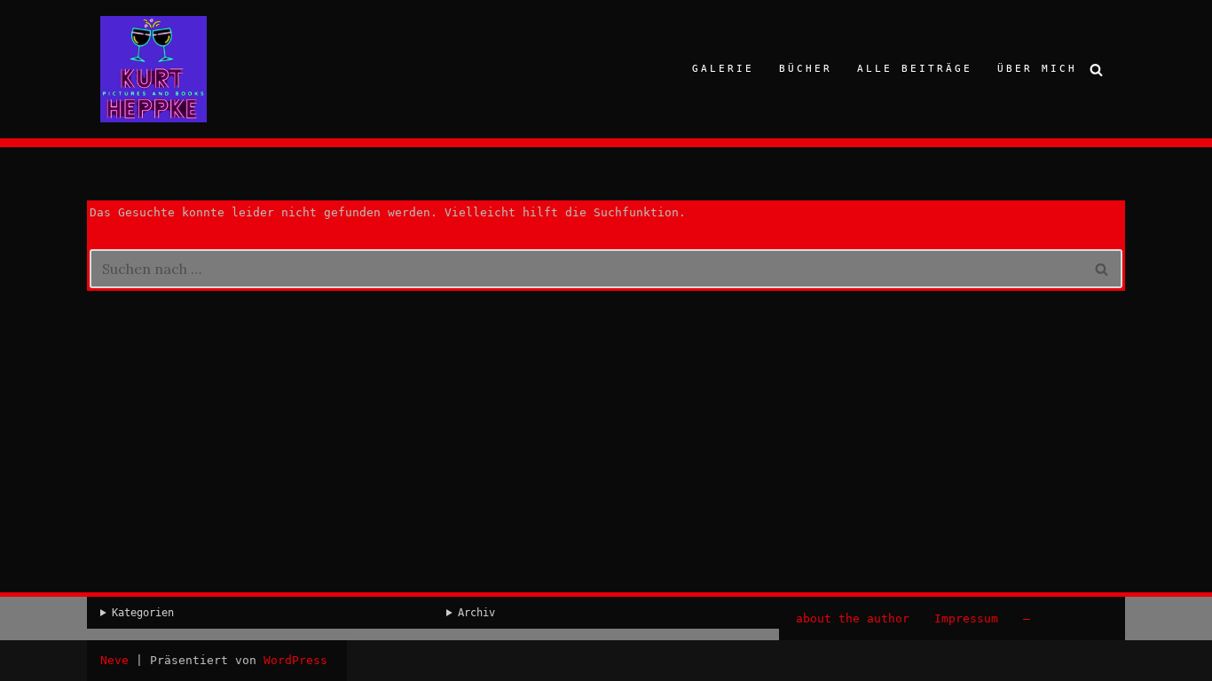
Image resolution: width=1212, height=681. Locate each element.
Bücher (805, 68)
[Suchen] (1096, 69)
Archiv (476, 613)
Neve (114, 660)
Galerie (723, 68)
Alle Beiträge (914, 68)
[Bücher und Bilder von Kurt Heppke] (153, 69)
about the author (852, 618)
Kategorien (143, 613)
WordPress (295, 660)
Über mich (1037, 68)
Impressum (966, 618)
